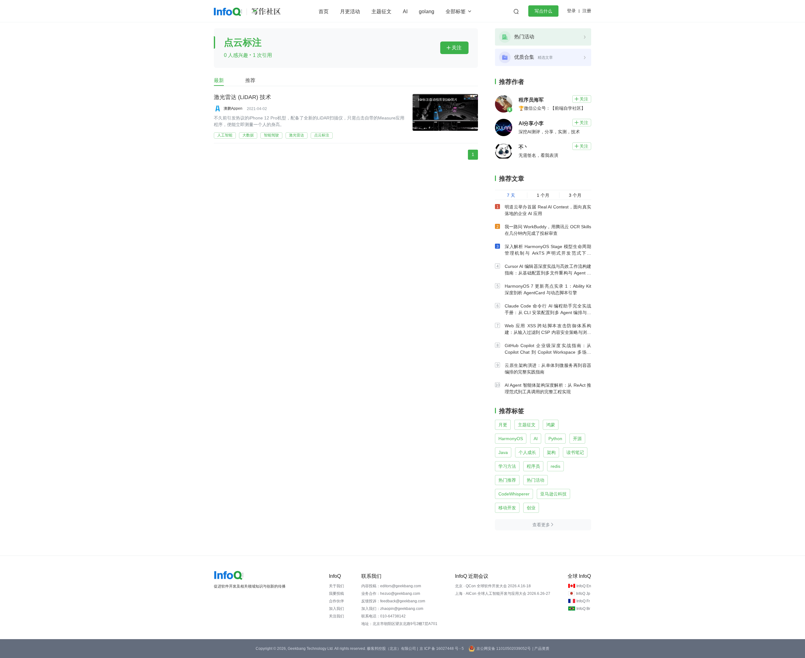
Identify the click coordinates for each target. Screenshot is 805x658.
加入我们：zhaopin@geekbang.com (392, 608)
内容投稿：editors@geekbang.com (391, 586)
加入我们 (336, 608)
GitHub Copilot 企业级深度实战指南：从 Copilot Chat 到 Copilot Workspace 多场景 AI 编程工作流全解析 (548, 352)
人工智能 (224, 135)
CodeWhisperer (514, 493)
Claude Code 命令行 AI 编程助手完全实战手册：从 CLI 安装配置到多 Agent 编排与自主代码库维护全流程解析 (548, 312)
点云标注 (321, 135)
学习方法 (507, 466)
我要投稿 (336, 593)
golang (426, 11)
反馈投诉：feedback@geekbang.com (393, 601)
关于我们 (336, 586)
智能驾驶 (271, 135)
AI (405, 11)
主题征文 (381, 11)
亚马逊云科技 (553, 493)
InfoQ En (583, 586)
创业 (531, 507)
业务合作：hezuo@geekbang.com (390, 593)
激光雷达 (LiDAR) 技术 (242, 97)
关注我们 (336, 616)
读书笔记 (575, 452)
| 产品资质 (540, 648)
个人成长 (527, 452)
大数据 (248, 135)
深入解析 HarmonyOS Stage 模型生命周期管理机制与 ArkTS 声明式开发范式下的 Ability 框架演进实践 (548, 253)
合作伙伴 (336, 601)
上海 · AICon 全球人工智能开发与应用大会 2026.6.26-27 (502, 593)
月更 (502, 424)
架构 (551, 452)
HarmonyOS (510, 438)
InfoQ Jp (583, 593)
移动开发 (507, 507)
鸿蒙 (550, 424)
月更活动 (350, 11)
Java (503, 452)
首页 (324, 11)
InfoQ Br (583, 608)
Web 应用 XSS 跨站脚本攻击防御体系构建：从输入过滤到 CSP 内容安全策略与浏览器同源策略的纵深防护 (548, 332)
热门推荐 (507, 480)
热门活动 (535, 480)
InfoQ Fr (583, 601)
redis (555, 466)
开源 (577, 438)
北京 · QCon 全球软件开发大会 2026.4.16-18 (493, 586)
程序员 (533, 466)
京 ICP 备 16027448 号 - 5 (441, 648)
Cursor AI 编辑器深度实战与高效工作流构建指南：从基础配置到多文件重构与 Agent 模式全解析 (548, 273)
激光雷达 (296, 135)
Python (555, 438)
